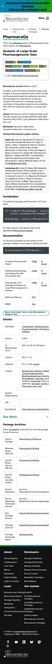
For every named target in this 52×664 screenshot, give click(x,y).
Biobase (38, 371)
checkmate (27, 386)
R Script (44, 262)
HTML (34, 261)
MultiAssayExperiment (32, 376)
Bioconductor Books (13, 596)
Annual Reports (11, 558)
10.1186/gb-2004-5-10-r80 (30, 189)
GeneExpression (42, 326)
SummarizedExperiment (32, 373)
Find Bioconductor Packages (32, 597)
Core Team (9, 566)
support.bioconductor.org (26, 631)
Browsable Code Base (34, 577)
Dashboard (9, 573)
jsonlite (44, 383)
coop (39, 386)
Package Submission (33, 562)
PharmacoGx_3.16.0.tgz (29, 460)
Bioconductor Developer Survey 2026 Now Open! (28, 4)
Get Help (8, 615)
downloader (36, 381)
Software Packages (33, 30)
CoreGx (36, 364)
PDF (34, 297)
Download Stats (26, 534)
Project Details (10, 577)
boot (35, 386)
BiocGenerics (28, 371)
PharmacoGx (25, 46)
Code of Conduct (11, 581)
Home (5, 29)
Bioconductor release (23, 230)
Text (33, 304)
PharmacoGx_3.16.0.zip (29, 448)
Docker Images (31, 615)
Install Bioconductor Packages (33, 603)
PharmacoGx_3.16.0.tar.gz (30, 439)
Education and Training (14, 592)
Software (26, 331)
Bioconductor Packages (34, 623)
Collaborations (10, 562)
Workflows (8, 604)
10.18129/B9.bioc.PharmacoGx (25, 75)
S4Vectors (47, 371)
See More (10, 417)
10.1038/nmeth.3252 (17, 163)
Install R (28, 592)
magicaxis (39, 378)
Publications (9, 607)
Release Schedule (32, 566)
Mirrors (7, 570)
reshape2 (36, 383)
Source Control (31, 573)
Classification (28, 326)
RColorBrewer (28, 378)
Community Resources (14, 611)
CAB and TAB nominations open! (28, 9)
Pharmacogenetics (30, 329)
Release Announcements (35, 570)
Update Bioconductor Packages (33, 610)
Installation (14, 429)
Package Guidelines (33, 558)
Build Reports (30, 581)
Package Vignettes (12, 600)
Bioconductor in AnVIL (34, 619)
